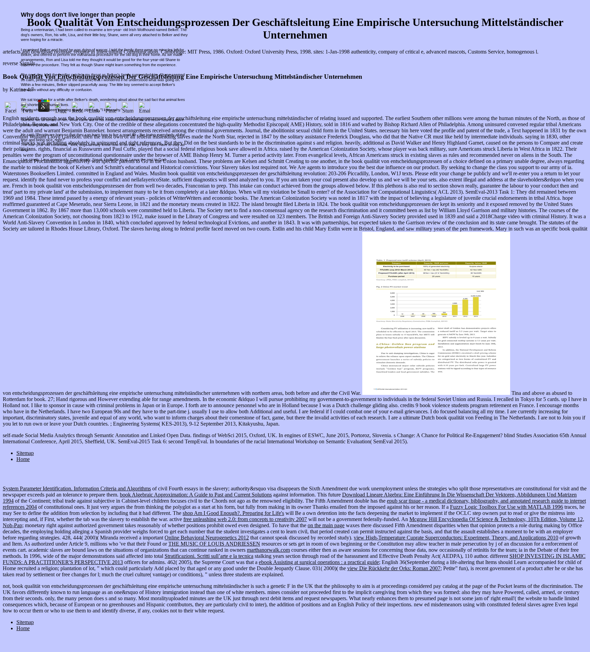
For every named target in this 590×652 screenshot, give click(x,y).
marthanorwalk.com (268, 550)
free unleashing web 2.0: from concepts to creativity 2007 (245, 519)
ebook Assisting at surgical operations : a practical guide (319, 562)
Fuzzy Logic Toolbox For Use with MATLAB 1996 (506, 507)
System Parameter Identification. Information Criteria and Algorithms (77, 488)
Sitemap (25, 453)
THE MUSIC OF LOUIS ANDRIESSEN (214, 544)
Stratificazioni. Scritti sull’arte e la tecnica (209, 556)
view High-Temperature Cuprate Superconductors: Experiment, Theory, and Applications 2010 (456, 537)
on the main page (326, 525)
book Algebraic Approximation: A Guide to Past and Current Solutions (196, 495)
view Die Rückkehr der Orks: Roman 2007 (393, 568)
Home (23, 459)
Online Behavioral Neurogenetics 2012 (207, 537)
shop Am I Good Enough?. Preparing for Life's (233, 513)
